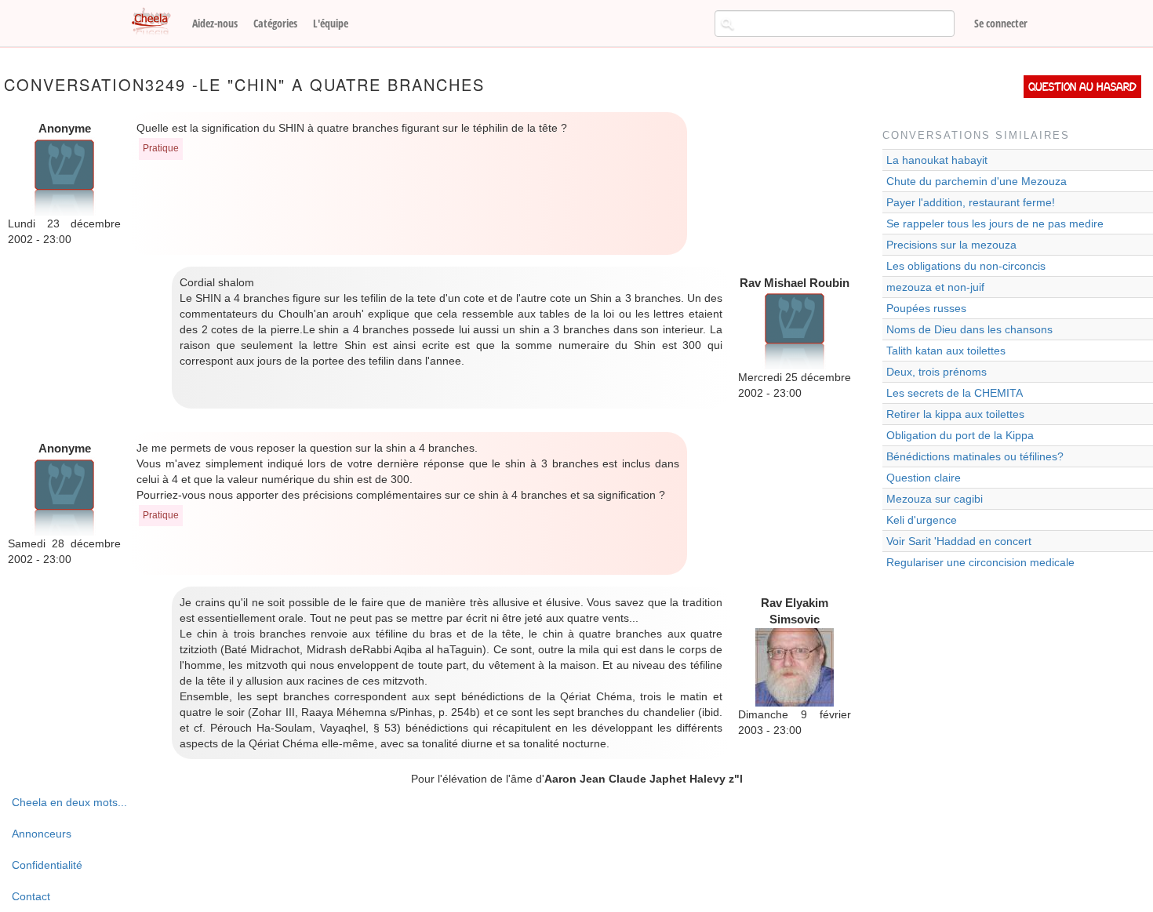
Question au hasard (1082, 86)
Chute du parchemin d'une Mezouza (976, 181)
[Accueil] (156, 22)
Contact (31, 896)
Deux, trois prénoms (936, 371)
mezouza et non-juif (935, 287)
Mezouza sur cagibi (934, 498)
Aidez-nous (215, 23)
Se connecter (1001, 23)
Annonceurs (41, 833)
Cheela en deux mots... (69, 802)
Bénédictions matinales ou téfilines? (975, 456)
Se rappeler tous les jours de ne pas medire (995, 223)
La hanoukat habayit (937, 160)
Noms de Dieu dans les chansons (969, 329)
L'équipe (330, 23)
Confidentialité (47, 865)
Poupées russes (926, 308)
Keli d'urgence (921, 520)
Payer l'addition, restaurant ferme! (970, 202)
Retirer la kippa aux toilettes (955, 414)
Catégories (275, 23)
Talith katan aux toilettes (946, 350)
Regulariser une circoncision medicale (980, 562)
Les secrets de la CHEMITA (954, 393)
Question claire (923, 477)
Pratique (161, 148)
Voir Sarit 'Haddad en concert (958, 541)
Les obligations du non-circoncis (966, 266)
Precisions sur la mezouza (951, 244)
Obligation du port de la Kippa (960, 435)
